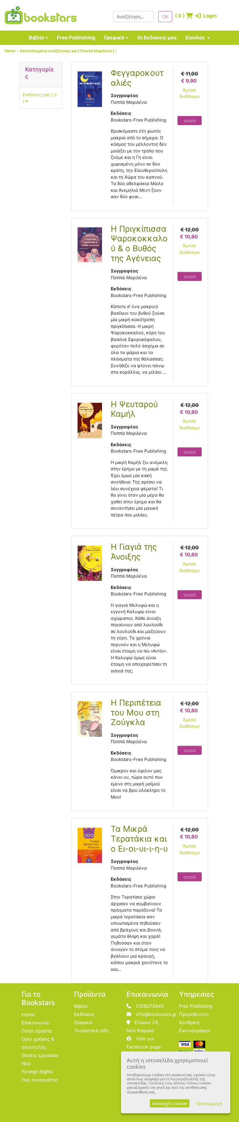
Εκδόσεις (84, 1014)
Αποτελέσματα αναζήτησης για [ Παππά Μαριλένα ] (67, 51)
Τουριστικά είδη (91, 1030)
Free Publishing (76, 38)
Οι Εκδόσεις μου (157, 38)
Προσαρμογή (209, 1103)
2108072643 (150, 1006)
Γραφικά (114, 38)
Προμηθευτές (194, 1014)
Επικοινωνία (35, 1023)
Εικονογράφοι (194, 1030)
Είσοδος (195, 38)
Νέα (26, 1063)
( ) (178, 16)
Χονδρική (189, 1022)
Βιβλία (36, 38)
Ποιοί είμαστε (37, 1031)
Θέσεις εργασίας (40, 1055)
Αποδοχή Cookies (169, 1103)
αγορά (190, 120)
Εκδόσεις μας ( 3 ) (40, 97)
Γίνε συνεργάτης (40, 1080)
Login (201, 16)
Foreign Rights (37, 1071)
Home (10, 51)
